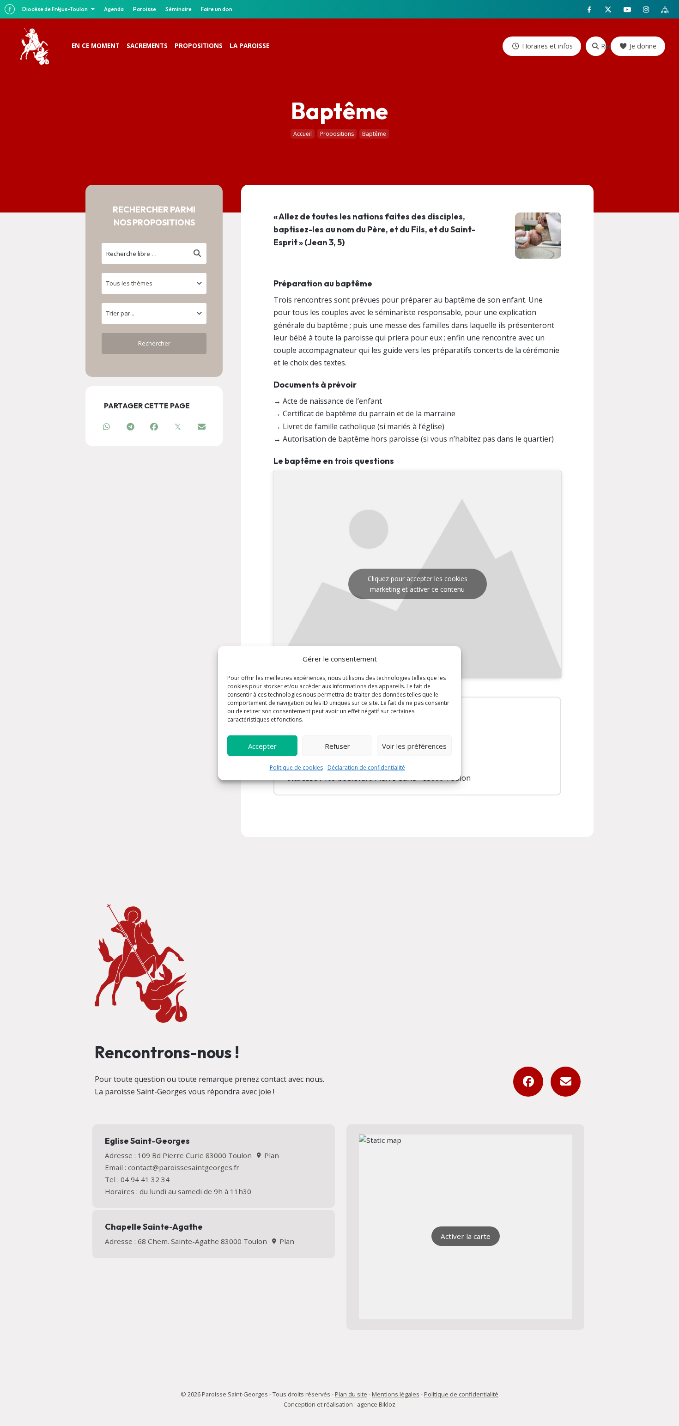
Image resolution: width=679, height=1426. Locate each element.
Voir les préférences (414, 745)
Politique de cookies (296, 767)
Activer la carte (466, 1236)
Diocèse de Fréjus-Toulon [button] (55, 9)
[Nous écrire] (566, 1082)
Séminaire (178, 9)
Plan (270, 1155)
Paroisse (144, 9)
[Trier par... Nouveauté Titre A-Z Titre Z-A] (154, 313)
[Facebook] (528, 1082)
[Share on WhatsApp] (106, 426)
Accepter (262, 745)
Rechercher (603, 46)
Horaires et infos (547, 46)
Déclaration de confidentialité (366, 767)
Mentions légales (395, 1394)
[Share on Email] (201, 426)
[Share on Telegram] (130, 426)
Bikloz (387, 1404)
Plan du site (351, 1394)
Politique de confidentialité (461, 1394)
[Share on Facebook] (154, 426)
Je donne (643, 46)
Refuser (337, 745)
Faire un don (216, 9)
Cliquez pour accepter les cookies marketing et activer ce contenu (417, 584)
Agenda (114, 9)
